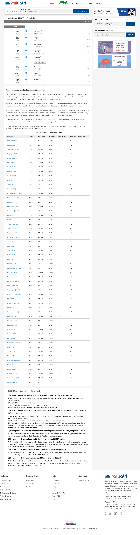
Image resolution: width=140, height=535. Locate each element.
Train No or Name (24, 9)
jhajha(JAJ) (10, 246)
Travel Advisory (5, 499)
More (98, 3)
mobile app (37, 465)
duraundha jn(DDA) (13, 342)
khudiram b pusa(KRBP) (14, 294)
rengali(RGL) (11, 145)
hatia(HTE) (10, 162)
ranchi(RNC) (11, 167)
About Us (55, 481)
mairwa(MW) (11, 356)
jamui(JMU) (11, 250)
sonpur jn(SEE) (12, 321)
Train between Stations (8, 493)
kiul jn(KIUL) (11, 255)
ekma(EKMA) (11, 338)
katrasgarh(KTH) (12, 202)
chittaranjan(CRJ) (12, 224)
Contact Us (56, 484)
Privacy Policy (92, 528)
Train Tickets (49, 3)
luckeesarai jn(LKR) (13, 259)
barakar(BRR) (11, 215)
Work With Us (57, 496)
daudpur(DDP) (12, 334)
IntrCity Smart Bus (85, 481)
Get (130, 24)
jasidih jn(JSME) (12, 241)
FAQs (54, 487)
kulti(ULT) (10, 220)
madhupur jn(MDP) (13, 237)
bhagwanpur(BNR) (13, 312)
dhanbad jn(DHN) (12, 206)
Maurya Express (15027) (78, 463)
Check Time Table (81, 11)
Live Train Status (5, 481)
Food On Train (77, 3)
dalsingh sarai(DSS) (13, 281)
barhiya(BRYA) (12, 263)
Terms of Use (80, 528)
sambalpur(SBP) (12, 140)
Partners (55, 490)
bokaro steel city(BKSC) (14, 193)
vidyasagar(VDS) (12, 233)
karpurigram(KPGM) (13, 290)
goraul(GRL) (11, 307)
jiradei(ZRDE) (11, 351)
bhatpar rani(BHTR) (13, 360)
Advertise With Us (58, 493)
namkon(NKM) (12, 171)
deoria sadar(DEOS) (13, 369)
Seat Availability (5, 490)
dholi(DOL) (11, 299)
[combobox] (43, 11)
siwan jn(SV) (11, 347)
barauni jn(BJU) (12, 272)
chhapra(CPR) (11, 329)
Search (130, 34)
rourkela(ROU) (12, 158)
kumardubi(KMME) (13, 211)
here (47, 446)
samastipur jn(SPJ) (13, 285)
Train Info (88, 3)
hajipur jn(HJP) (12, 316)
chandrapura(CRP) (13, 198)
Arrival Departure (6, 496)
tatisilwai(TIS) (11, 176)
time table (22, 403)
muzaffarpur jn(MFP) (13, 303)
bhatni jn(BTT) (11, 364)
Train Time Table (5, 487)
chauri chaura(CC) (13, 378)
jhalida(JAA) (11, 184)
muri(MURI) (11, 180)
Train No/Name (100, 22)
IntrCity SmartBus (63, 3)
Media (54, 499)
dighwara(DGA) (12, 325)
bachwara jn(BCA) (13, 277)
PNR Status (4, 484)
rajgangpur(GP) (12, 154)
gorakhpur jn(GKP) (13, 382)
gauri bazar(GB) (12, 373)
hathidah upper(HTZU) (14, 268)
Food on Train (31, 487)
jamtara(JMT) (11, 228)
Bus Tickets (30, 481)
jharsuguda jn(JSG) (13, 149)
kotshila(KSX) (11, 189)
